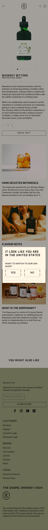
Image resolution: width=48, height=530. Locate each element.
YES (13, 273)
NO (32, 273)
